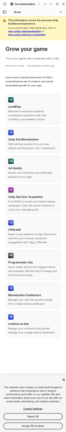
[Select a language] (57, 4)
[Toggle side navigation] (4, 12)
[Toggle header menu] (4, 4)
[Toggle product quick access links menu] (60, 12)
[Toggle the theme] (51, 4)
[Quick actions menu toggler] (63, 4)
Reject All (33, 416)
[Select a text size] (45, 4)
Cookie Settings (32, 408)
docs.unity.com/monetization (24, 31)
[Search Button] (39, 4)
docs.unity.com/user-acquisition (27, 34)
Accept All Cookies (33, 425)
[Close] (64, 379)
